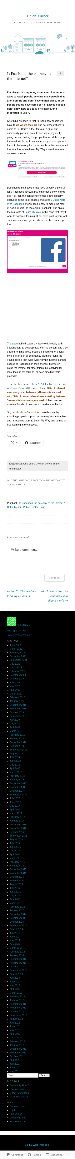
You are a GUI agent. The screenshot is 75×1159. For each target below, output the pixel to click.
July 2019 (15, 719)
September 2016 (18, 835)
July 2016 (15, 843)
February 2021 (17, 671)
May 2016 (15, 850)
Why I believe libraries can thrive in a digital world (54, 595)
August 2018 (16, 753)
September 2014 (18, 925)
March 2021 (16, 667)
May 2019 (15, 723)
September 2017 (18, 794)
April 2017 (15, 809)
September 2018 (18, 749)
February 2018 (17, 776)
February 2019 (17, 734)
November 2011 (18, 1052)
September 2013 (18, 970)
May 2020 (15, 686)
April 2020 (15, 690)
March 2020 (16, 693)
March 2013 (16, 992)
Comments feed (18, 1117)
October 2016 (17, 832)
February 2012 (17, 1041)
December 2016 (18, 824)
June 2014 (15, 936)
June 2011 (15, 1067)
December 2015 (18, 869)
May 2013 (15, 985)
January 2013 (17, 1000)
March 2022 (16, 648)
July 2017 (15, 798)
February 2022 (17, 652)
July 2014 (15, 933)
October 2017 (17, 790)
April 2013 (15, 989)
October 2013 (17, 966)
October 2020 (17, 678)
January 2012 (17, 1045)
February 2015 (17, 906)
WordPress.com (18, 1121)
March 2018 (16, 772)
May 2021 (15, 663)
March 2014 (16, 948)
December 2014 (18, 914)
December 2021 (18, 656)
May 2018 (15, 764)
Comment (54, 577)
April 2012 (15, 1034)
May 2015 (15, 895)
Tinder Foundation (19, 1093)
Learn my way (17, 1089)
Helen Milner (37, 16)
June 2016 (15, 847)
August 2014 (16, 929)
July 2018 (15, 757)
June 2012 (15, 1026)
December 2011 (18, 1048)
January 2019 (17, 738)
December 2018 (18, 742)
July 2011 (15, 1064)
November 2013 (18, 963)
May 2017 (15, 806)
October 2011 (17, 1056)
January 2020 (17, 701)
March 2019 (16, 731)
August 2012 (16, 1019)
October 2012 (17, 1011)
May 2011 (15, 1071)
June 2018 (15, 761)
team (15, 343)
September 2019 (18, 716)
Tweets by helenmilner (19, 635)
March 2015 (16, 903)
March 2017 (16, 813)
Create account (18, 1106)
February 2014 (17, 951)
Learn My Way (33, 212)
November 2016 (18, 828)
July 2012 (15, 1022)
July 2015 (15, 888)
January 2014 (17, 955)
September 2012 (18, 1015)
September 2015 (18, 880)
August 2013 (16, 974)
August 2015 (16, 884)
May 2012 (15, 1030)
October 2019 (17, 712)
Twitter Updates (17, 631)
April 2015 (15, 899)
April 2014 (15, 944)
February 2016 (17, 862)
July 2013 (15, 977)
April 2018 (15, 768)
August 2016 (16, 839)
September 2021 (18, 660)
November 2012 (18, 1007)
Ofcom (48, 463)
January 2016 (17, 865)
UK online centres (19, 1096)
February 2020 (17, 697)
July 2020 (15, 682)
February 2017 (17, 817)
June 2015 (15, 892)
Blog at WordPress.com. (37, 1145)
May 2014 (15, 940)
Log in (13, 1110)
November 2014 (18, 918)
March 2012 (16, 1037)
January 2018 (17, 779)
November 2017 (18, 787)
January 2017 (17, 820)
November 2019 (18, 708)
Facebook (22, 463)
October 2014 (17, 921)
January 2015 (17, 910)
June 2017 (15, 802)
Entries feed (16, 1114)
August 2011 (16, 1060)
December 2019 (18, 705)
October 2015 (17, 877)
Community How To (20, 1085)
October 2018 (17, 746)
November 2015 (18, 873)
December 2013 (18, 959)
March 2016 (16, 858)
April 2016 (15, 854)
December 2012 (18, 1004)
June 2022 (15, 645)
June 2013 (15, 981)
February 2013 (17, 996)
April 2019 (15, 727)
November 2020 (18, 675)
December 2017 (18, 783)
